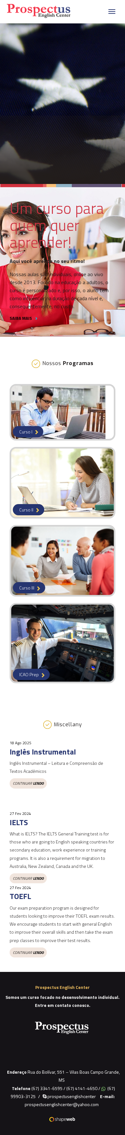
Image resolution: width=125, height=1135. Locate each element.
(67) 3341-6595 (47, 1088)
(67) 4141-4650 (81, 1088)
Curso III (27, 587)
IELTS (19, 822)
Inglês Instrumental (43, 751)
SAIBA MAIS (21, 318)
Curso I (26, 431)
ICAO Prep (29, 674)
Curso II (26, 509)
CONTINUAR (28, 783)
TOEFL (20, 896)
